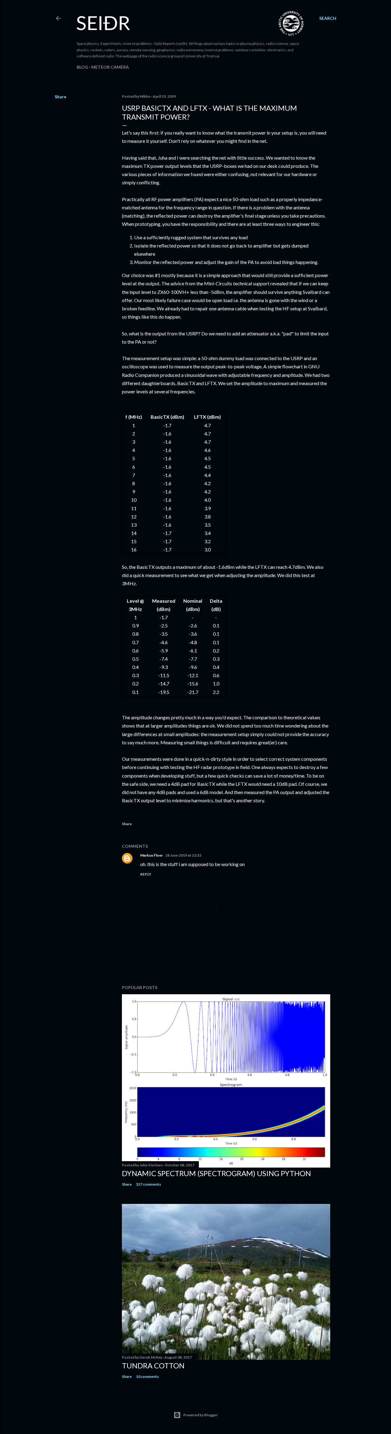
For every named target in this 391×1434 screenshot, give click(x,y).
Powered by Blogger (200, 1415)
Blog (82, 67)
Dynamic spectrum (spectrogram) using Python (216, 1173)
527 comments (148, 1184)
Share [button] (60, 96)
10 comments (147, 1376)
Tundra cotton (153, 1365)
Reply (145, 874)
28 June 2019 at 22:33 (183, 855)
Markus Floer (151, 855)
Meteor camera (110, 67)
